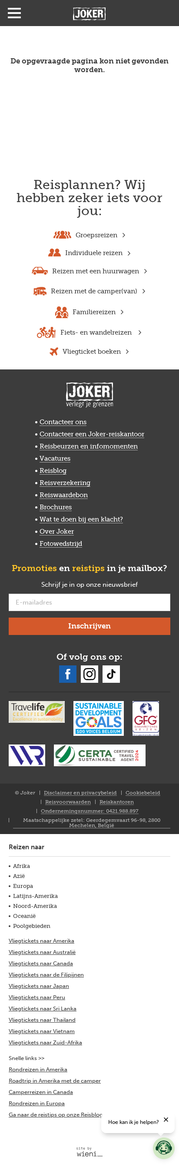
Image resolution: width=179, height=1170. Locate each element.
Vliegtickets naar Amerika (41, 940)
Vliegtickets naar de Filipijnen (46, 974)
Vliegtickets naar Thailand (42, 1020)
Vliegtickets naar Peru (37, 997)
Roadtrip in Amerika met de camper (55, 1080)
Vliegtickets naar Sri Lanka (42, 1008)
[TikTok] (111, 674)
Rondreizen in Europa (37, 1103)
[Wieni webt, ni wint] (89, 1152)
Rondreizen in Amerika (38, 1069)
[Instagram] (89, 674)
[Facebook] (67, 674)
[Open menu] (14, 13)
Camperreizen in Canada (41, 1092)
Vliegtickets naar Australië (42, 952)
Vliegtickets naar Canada (41, 963)
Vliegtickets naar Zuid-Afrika (45, 1042)
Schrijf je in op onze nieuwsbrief (103, 585)
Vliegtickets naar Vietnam (42, 1031)
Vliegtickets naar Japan (39, 986)
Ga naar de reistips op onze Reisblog (56, 1114)
